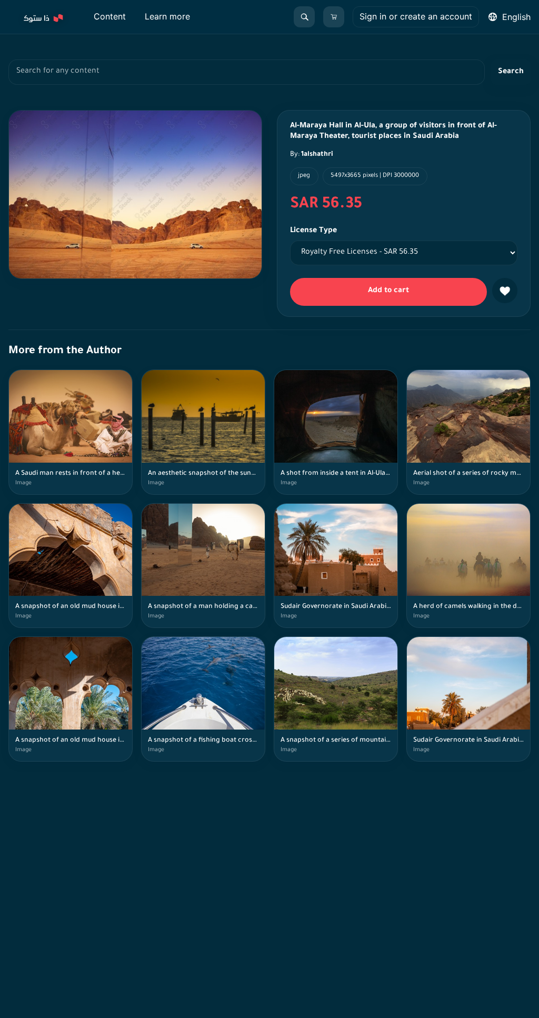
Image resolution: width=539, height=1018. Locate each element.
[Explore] (42, 16)
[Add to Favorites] (504, 290)
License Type (313, 231)
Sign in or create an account (416, 16)
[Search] (304, 16)
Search (511, 72)
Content (110, 16)
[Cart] (333, 16)
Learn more (167, 16)
